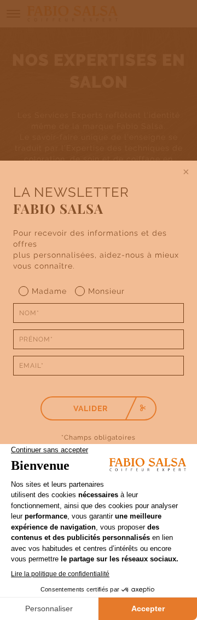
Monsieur (106, 291)
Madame (49, 291)
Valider (90, 408)
